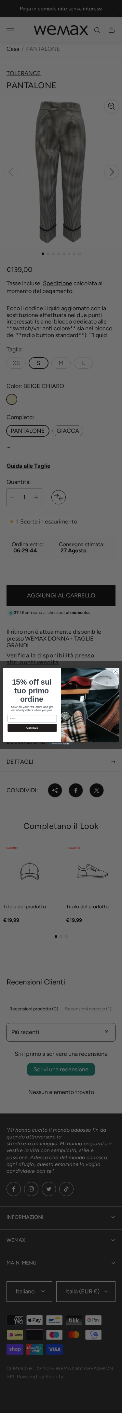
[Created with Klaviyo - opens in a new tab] (61, 743)
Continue (32, 727)
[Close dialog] (115, 671)
